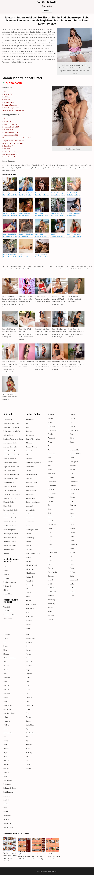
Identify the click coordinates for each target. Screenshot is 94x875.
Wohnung (29, 752)
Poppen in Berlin (8, 514)
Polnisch (6, 748)
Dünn (49, 556)
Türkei (28, 713)
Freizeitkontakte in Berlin (11, 455)
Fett (71, 422)
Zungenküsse (7, 594)
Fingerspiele (74, 430)
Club (49, 513)
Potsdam (28, 545)
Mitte (5, 662)
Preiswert (6, 760)
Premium (6, 764)
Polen (5, 745)
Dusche (50, 560)
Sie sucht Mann (8, 827)
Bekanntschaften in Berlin (11, 431)
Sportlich (29, 666)
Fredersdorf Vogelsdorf (33, 463)
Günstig (72, 497)
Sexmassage (7, 816)
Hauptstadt (73, 505)
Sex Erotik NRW (8, 549)
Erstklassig (51, 600)
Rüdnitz (28, 557)
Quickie (5, 768)
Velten (28, 597)
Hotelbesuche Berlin (10, 486)
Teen (27, 682)
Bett (49, 466)
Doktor (50, 548)
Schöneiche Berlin (31, 565)
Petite (5, 737)
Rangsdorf (29, 549)
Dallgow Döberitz (31, 447)
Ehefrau (50, 568)
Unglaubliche (30, 725)
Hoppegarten (30, 494)
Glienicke (29, 470)
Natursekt (6, 689)
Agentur (50, 418)
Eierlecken (6, 578)
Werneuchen (30, 608)
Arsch (50, 442)
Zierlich (28, 764)
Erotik (50, 584)
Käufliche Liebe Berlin (10, 490)
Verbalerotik (30, 733)
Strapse (28, 670)
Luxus (5, 646)
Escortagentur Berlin (10, 443)
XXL (27, 756)
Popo (5, 752)
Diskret (50, 544)
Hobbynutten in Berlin (10, 478)
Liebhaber (6, 634)
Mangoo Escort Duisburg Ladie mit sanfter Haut (74, 299)
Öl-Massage (7, 709)
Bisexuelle (51, 473)
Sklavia (5, 590)
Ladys (72, 564)
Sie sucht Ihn (7, 823)
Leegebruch (29, 506)
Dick (49, 533)
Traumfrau (29, 705)
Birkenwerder (30, 435)
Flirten (72, 438)
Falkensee (29, 459)
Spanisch (28, 654)
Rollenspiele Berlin (9, 788)
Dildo (50, 536)
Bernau (28, 427)
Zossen (28, 628)
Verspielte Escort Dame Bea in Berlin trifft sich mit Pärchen (26, 364)
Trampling (29, 697)
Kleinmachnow (30, 498)
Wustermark (29, 620)
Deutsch (50, 521)
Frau (71, 446)
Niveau (5, 697)
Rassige (5, 776)
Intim (72, 536)
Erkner (28, 455)
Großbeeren (29, 478)
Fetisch (72, 418)
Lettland (72, 592)
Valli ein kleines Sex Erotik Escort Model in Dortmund (9, 396)
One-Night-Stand (9, 713)
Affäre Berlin (7, 419)
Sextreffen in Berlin (9, 541)
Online (5, 717)
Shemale (6, 819)
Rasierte (6, 772)
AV (49, 450)
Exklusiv (51, 615)
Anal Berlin (51, 426)
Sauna (5, 808)
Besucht (50, 462)
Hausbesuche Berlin (9, 459)
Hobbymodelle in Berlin (11, 474)
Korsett (72, 552)
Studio (28, 677)
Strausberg (29, 585)
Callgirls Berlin (8, 435)
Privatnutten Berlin (9, 522)
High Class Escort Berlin (11, 467)
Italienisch (73, 544)
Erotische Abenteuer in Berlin (13, 439)
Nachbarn (6, 677)
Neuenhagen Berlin (32, 530)
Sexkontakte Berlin (9, 538)
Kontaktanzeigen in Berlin (11, 494)
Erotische (51, 596)
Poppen (5, 756)
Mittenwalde (30, 518)
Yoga (27, 760)
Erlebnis (50, 580)
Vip (27, 741)
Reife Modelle (8, 611)
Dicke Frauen (7, 619)
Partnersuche (7, 733)
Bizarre (50, 477)
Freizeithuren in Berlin (10, 451)
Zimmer (28, 768)
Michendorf (29, 514)
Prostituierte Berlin (9, 526)
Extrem (50, 619)
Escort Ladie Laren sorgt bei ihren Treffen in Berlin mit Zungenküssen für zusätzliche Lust (9, 367)
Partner (5, 729)
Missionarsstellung (9, 658)
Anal (5, 566)
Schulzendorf (30, 569)
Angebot (50, 434)
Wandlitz (28, 601)
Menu (48, 10)
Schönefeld (29, 561)
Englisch (51, 576)
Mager (5, 650)
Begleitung (51, 454)
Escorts (50, 607)
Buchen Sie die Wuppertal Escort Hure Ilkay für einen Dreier (42, 299)
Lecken (72, 572)
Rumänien (6, 796)
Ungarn (28, 721)
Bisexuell (6, 570)
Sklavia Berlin (30, 638)
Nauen (28, 526)
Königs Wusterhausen (33, 502)
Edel (49, 564)
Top (27, 693)
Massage (6, 654)
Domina (6, 574)
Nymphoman (7, 705)
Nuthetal (28, 533)
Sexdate (5, 812)
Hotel (72, 525)
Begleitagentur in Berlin (11, 423)
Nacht (5, 682)
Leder (72, 576)
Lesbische (73, 588)
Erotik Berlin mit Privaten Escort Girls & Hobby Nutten (53, 856)
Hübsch (72, 529)
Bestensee (29, 431)
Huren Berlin (7, 506)
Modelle (6, 666)
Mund (5, 674)
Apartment (51, 438)
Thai (27, 685)
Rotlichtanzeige (8, 792)
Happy (72, 501)
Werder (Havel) (31, 604)
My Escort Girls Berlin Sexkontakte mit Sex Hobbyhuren (24, 856)
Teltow (28, 589)
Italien (72, 540)
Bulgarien (51, 497)
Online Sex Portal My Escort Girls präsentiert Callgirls (38, 856)
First (71, 434)
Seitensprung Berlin (9, 530)
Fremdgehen (74, 462)
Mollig (5, 670)
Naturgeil (6, 685)
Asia (49, 446)
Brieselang (29, 443)
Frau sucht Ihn (74, 450)
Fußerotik (73, 469)
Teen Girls (6, 607)
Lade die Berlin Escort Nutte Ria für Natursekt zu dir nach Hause (43, 331)
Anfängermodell (53, 430)
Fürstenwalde (30, 467)
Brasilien (51, 489)
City (49, 505)
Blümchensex (52, 481)
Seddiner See (30, 577)
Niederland (7, 693)
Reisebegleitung (8, 780)
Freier (72, 458)
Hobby (72, 521)
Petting (5, 741)
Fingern (72, 426)
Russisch (6, 800)
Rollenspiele (7, 586)
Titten (28, 689)
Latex (72, 568)
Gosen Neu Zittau (31, 474)
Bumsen (50, 501)
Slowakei (29, 642)
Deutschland (52, 525)
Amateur (51, 422)
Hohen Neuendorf (31, 490)
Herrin (72, 513)
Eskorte (50, 611)
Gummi (72, 493)
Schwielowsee (30, 573)
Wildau (28, 612)
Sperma (28, 658)
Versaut (28, 737)
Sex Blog (6, 553)
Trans (27, 701)
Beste (49, 458)
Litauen (5, 638)
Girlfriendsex (74, 481)
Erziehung (51, 604)
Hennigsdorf (30, 486)
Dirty (49, 540)
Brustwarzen (52, 493)
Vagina (28, 729)
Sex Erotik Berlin (47, 2)
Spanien (28, 650)
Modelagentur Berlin (10, 498)
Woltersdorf (29, 616)
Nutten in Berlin (8, 502)
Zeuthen (28, 624)
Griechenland (74, 489)
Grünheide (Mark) (31, 482)
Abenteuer (51, 414)
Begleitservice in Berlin (11, 427)
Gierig (72, 477)
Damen (50, 517)
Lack (71, 556)
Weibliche (29, 745)
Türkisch (28, 717)
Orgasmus (6, 721)
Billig (50, 469)
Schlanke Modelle (9, 615)
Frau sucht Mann (75, 454)
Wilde (27, 748)
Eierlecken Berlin (53, 572)
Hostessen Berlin (8, 482)
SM (27, 646)
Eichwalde (29, 451)
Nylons (5, 701)
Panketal (28, 541)
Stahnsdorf (29, 581)
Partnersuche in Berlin (10, 510)
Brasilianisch (52, 485)
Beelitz (28, 423)
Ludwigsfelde (30, 510)
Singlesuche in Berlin (10, 545)
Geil (71, 473)
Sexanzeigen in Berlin (10, 533)
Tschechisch (29, 709)
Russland (6, 804)
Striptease (29, 674)
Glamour (73, 485)
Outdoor (6, 725)
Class (49, 509)
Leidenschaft (74, 580)
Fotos (72, 442)
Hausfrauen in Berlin (10, 463)
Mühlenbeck (30, 522)
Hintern (72, 517)
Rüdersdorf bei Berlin (33, 553)
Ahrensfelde (29, 419)
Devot (50, 529)
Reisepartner (7, 784)
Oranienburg (30, 538)
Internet (72, 533)
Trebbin (28, 593)
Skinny (28, 634)
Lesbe (72, 584)
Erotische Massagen (9, 582)
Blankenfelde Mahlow (33, 439)
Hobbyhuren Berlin (9, 470)
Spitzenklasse (30, 662)
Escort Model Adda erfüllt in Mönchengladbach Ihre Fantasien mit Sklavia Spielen (26, 334)
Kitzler (72, 548)
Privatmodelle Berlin (10, 518)
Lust (4, 642)
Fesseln (72, 414)
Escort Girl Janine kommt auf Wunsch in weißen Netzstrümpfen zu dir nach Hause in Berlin (9, 302)
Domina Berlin (53, 552)
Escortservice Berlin (10, 447)
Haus (71, 509)
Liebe (72, 596)
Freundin (73, 466)
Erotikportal (52, 592)
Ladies (72, 560)
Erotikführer (52, 588)
